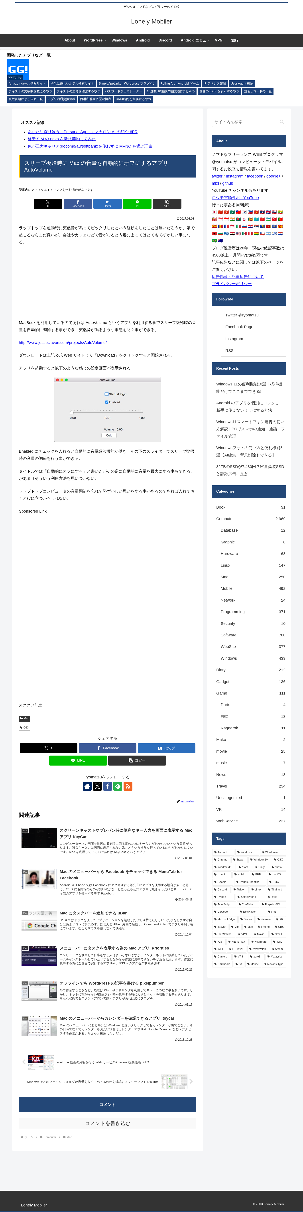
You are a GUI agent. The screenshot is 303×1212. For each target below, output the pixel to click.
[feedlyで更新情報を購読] (117, 786)
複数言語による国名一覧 (26, 99)
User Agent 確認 (242, 83)
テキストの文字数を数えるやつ (30, 91)
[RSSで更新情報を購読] (128, 786)
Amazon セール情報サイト (27, 83)
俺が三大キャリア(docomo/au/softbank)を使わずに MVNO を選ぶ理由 (90, 146)
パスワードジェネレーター (123, 91)
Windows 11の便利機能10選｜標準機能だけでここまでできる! (249, 387)
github (227, 183)
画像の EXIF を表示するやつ (219, 91)
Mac (26, 718)
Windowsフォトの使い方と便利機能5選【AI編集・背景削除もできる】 (249, 451)
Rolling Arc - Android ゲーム (179, 83)
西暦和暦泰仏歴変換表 (95, 99)
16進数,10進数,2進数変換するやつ (171, 91)
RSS (229, 350)
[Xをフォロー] (97, 786)
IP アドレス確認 (215, 83)
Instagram (235, 176)
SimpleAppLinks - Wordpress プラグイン (127, 83)
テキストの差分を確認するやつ (78, 91)
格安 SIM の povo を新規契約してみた (62, 139)
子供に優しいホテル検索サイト (72, 83)
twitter (217, 176)
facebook (255, 176)
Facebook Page (239, 327)
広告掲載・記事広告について (238, 276)
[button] (167, 204)
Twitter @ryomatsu (242, 315)
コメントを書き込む (107, 1123)
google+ (273, 176)
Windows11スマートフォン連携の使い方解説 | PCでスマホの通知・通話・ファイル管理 (250, 429)
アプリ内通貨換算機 (61, 99)
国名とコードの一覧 (258, 91)
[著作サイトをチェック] (87, 786)
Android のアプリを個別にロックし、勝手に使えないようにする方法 (249, 406)
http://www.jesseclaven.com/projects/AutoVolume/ (63, 342)
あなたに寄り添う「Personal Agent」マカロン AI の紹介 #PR (83, 132)
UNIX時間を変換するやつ (133, 99)
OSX (26, 727)
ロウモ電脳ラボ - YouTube (235, 197)
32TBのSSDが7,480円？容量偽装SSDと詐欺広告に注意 (250, 470)
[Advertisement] (107, 282)
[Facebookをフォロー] (107, 786)
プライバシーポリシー (232, 284)
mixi (215, 183)
